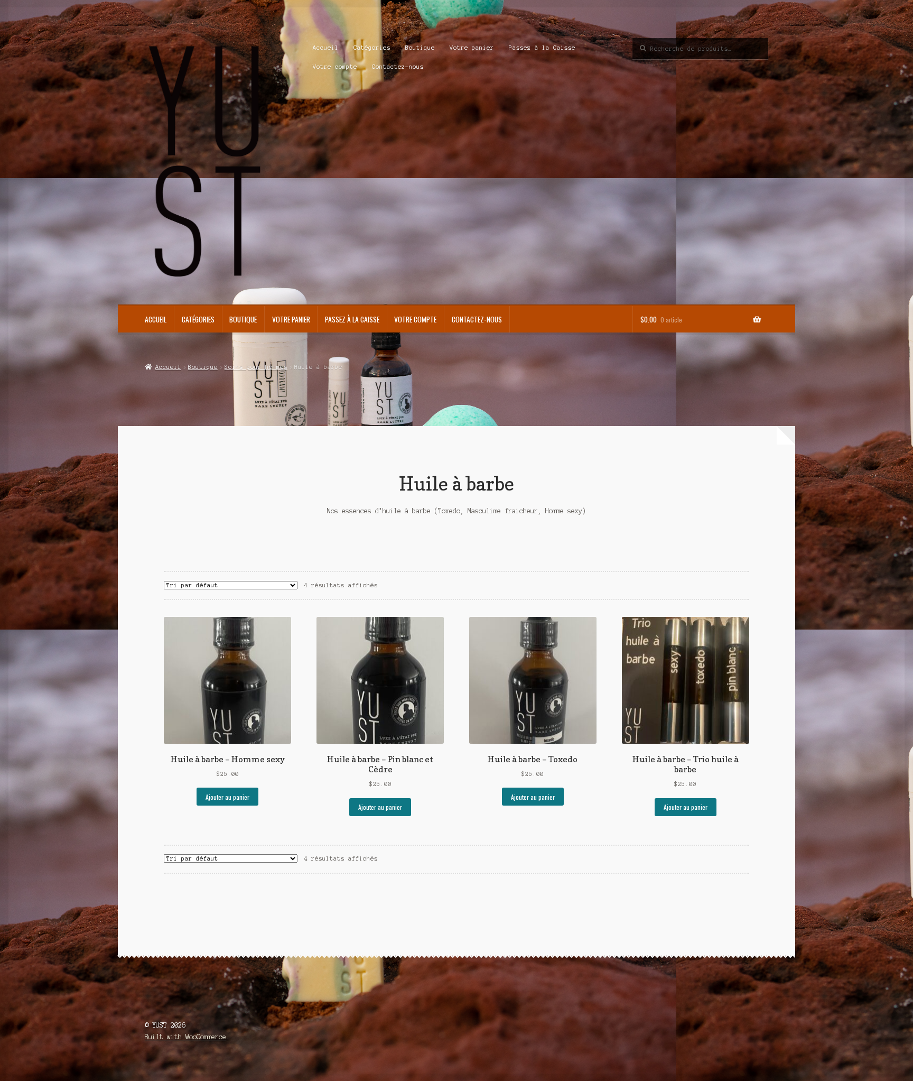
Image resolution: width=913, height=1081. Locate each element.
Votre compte (335, 66)
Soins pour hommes (256, 367)
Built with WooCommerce (185, 1036)
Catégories (371, 47)
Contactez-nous (398, 66)
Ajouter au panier (227, 796)
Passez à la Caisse (542, 47)
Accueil (326, 47)
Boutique (420, 47)
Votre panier (472, 47)
